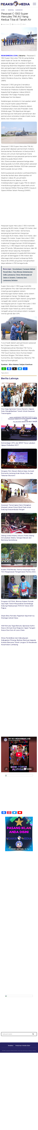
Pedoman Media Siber (22, 1045)
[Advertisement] (19, 21)
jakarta (6, 373)
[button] (33, 1034)
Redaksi (10, 1045)
